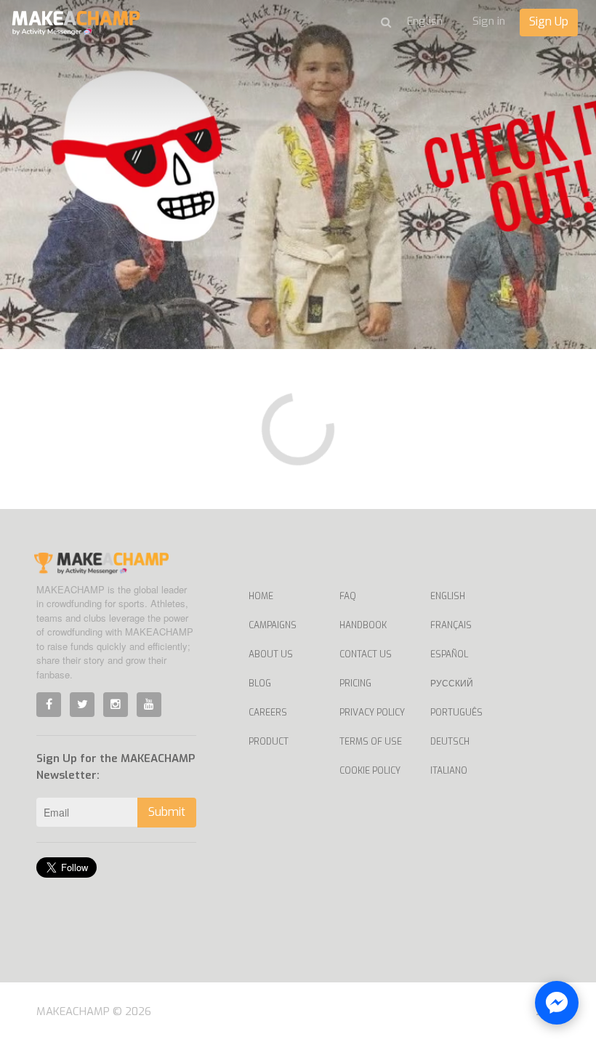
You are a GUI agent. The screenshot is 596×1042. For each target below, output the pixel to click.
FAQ (347, 596)
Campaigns (273, 625)
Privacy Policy (372, 712)
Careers (268, 712)
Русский (451, 683)
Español (449, 654)
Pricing (355, 683)
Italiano (448, 771)
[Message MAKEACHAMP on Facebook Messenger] (557, 1003)
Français (451, 625)
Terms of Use (370, 742)
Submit (166, 811)
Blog (260, 683)
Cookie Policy (369, 771)
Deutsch (450, 742)
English (447, 596)
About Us (271, 654)
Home (261, 596)
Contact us (365, 654)
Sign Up (548, 21)
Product (269, 742)
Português (456, 712)
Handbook (363, 625)
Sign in (488, 21)
